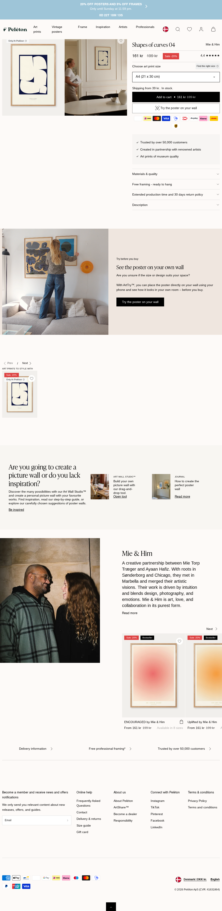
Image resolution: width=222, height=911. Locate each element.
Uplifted (202, 722)
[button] (178, 29)
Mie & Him (213, 44)
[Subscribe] (67, 820)
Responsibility (123, 820)
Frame (82, 27)
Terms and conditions (202, 807)
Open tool (120, 496)
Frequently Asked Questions (88, 803)
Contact (82, 812)
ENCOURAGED (144, 722)
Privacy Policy (197, 801)
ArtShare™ (121, 807)
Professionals (145, 27)
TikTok (155, 807)
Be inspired (16, 509)
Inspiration (103, 27)
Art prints (37, 29)
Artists (123, 27)
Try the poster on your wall (140, 302)
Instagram (158, 801)
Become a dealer (125, 814)
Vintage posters (57, 29)
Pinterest (157, 814)
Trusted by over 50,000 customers (181, 748)
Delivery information (32, 748)
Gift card (82, 832)
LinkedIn (156, 827)
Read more (182, 496)
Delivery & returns (89, 818)
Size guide (84, 825)
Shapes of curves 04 (11, 425)
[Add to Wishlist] (121, 40)
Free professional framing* (107, 748)
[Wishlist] (189, 29)
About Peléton (123, 801)
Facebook (157, 820)
